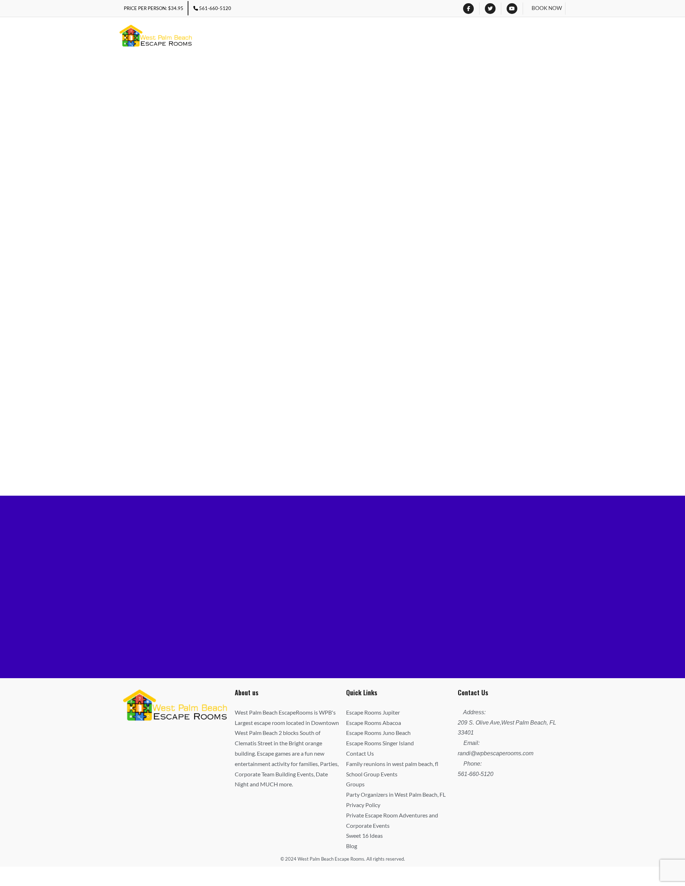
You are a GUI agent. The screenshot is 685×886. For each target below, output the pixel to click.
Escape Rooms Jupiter (373, 712)
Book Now (547, 8)
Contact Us (360, 753)
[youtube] (512, 8)
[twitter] (490, 8)
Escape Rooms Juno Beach (378, 732)
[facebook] (468, 8)
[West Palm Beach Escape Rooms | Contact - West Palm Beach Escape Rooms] (156, 36)
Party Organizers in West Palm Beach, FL (396, 794)
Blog (351, 845)
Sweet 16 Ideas (364, 835)
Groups (355, 784)
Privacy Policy (363, 804)
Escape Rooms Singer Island (380, 743)
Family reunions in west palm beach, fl (392, 763)
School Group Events (371, 774)
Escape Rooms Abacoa (373, 722)
